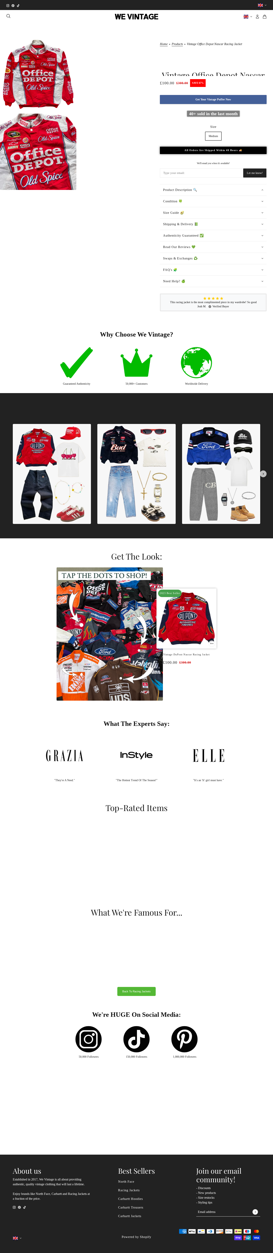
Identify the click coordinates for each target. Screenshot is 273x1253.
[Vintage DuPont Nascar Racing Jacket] (180, 678)
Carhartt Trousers (130, 1207)
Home (164, 44)
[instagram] (8, 5)
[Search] (8, 16)
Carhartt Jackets (129, 1216)
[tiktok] (18, 5)
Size (213, 126)
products (177, 44)
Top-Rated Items (136, 807)
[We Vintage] (136, 17)
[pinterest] (13, 5)
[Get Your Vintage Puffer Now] (211, 644)
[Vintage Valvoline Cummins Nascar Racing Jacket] (188, 678)
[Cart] (265, 17)
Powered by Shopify (136, 1237)
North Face (126, 1181)
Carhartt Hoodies (130, 1199)
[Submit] (255, 1212)
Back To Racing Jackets (136, 991)
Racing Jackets (129, 1190)
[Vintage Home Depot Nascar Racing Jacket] (184, 678)
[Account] (257, 17)
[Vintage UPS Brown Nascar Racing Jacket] (192, 678)
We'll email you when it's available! (213, 163)
